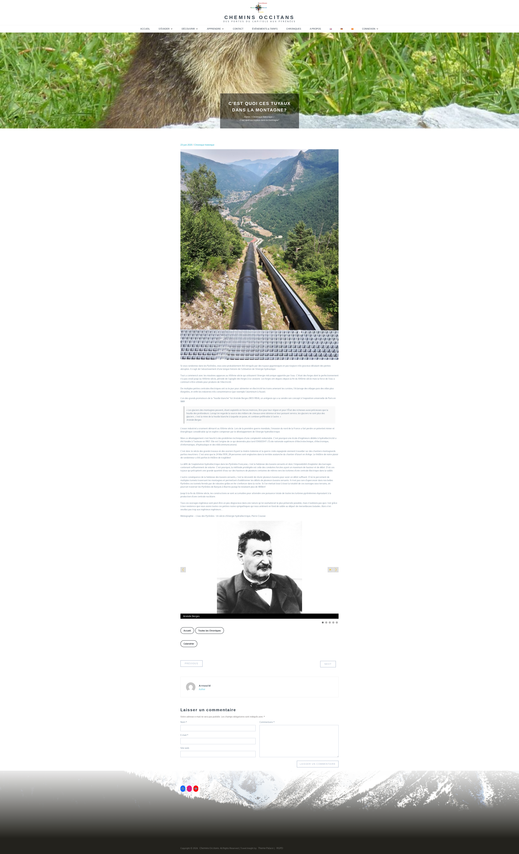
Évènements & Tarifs (265, 29)
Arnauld (205, 685)
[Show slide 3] (330, 622)
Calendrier (189, 643)
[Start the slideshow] (330, 569)
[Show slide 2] (326, 622)
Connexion (368, 29)
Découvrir (188, 29)
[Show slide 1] (323, 622)
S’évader (164, 29)
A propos (315, 29)
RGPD (280, 848)
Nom (183, 722)
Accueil (145, 29)
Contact (238, 29)
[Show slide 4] (333, 622)
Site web (184, 748)
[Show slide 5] (337, 622)
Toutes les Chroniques (209, 630)
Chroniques (293, 29)
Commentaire (267, 722)
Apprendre (214, 29)
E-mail (184, 735)
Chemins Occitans (259, 17)
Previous (191, 663)
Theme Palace (266, 848)
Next (328, 664)
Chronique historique (204, 145)
